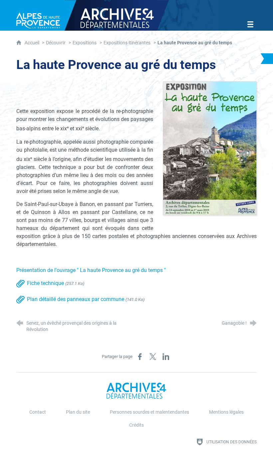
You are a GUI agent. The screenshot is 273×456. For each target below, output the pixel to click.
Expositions (85, 43)
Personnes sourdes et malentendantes (149, 412)
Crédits (136, 425)
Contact (37, 412)
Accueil (32, 43)
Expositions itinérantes (127, 43)
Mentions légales (226, 412)
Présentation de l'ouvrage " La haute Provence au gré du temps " (91, 270)
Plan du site (78, 412)
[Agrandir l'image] (210, 148)
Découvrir (56, 43)
